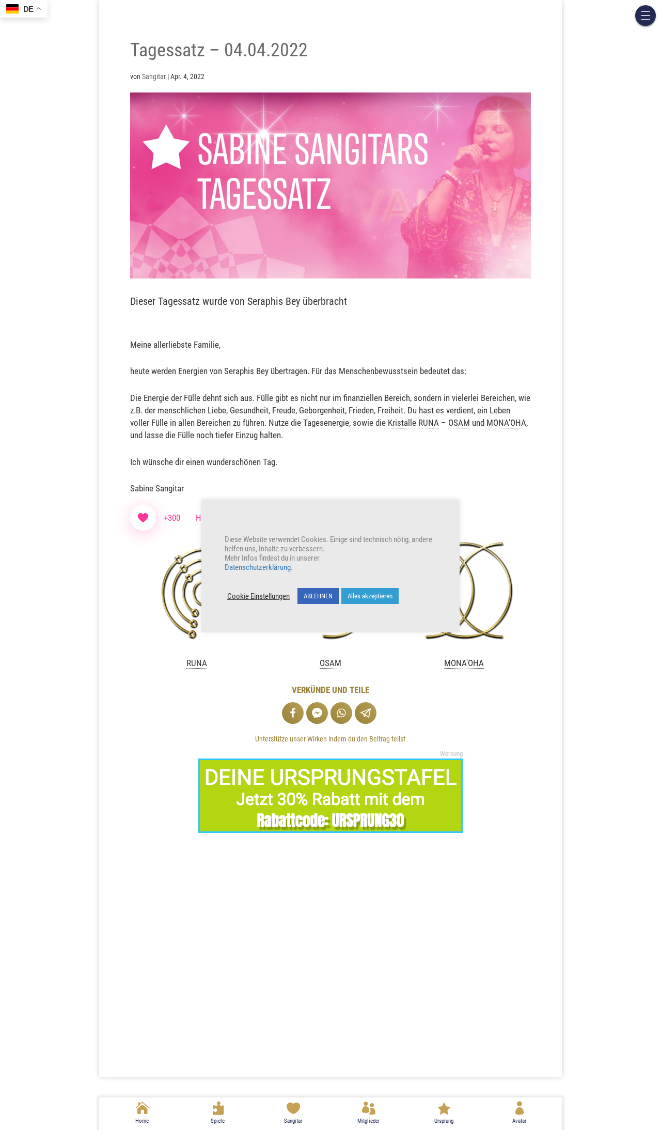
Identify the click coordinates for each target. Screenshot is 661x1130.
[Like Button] (143, 518)
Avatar (519, 1121)
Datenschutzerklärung (258, 567)
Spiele (218, 1121)
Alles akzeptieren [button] (370, 596)
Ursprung (443, 1121)
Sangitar (293, 1121)
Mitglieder (368, 1121)
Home (142, 1121)
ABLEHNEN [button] (318, 596)
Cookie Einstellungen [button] (258, 596)
